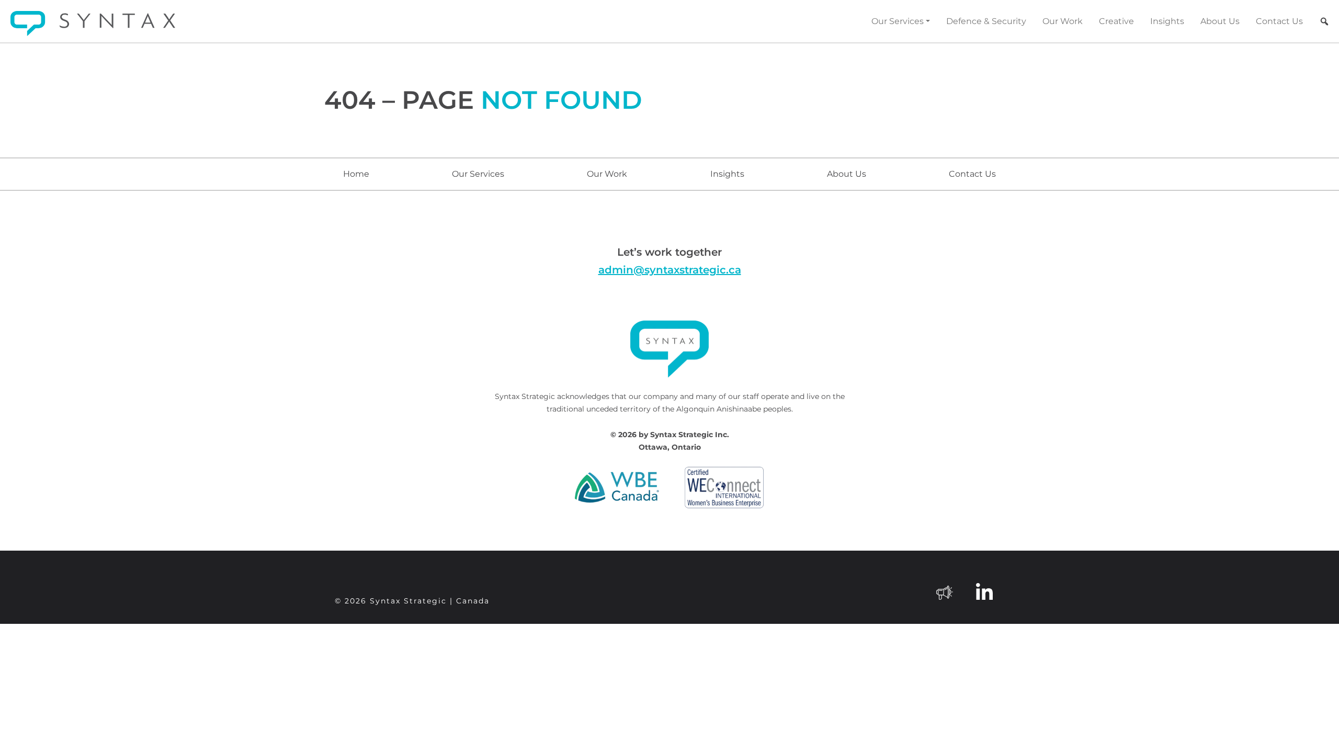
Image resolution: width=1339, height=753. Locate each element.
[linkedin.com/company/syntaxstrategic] (984, 591)
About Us (1220, 21)
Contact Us (1279, 21)
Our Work (1062, 21)
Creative (1116, 21)
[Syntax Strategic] (92, 23)
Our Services (897, 21)
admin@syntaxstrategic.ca (669, 270)
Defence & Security (986, 21)
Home (356, 174)
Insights (1167, 21)
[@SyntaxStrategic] (944, 591)
